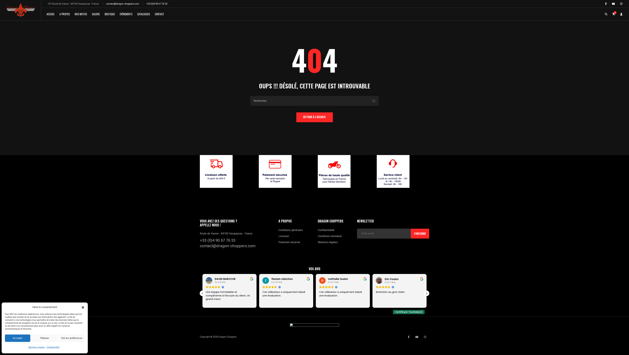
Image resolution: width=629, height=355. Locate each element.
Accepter (17, 338)
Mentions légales (328, 242)
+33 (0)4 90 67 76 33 (156, 3)
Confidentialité (52, 347)
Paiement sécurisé (289, 242)
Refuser (44, 338)
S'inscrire (420, 234)
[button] (83, 307)
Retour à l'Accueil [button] (314, 117)
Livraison (283, 236)
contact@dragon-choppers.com (122, 3)
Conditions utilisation (330, 236)
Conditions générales (290, 230)
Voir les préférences (71, 338)
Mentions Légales (37, 347)
